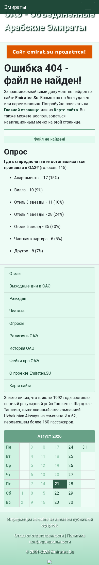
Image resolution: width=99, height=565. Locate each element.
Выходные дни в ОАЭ (30, 286)
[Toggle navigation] (88, 7)
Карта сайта (20, 385)
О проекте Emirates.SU (30, 373)
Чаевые (17, 311)
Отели (15, 273)
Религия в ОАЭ (23, 335)
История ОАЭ (21, 348)
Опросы (16, 323)
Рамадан (17, 298)
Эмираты (15, 7)
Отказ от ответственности (38, 535)
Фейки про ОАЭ (24, 360)
